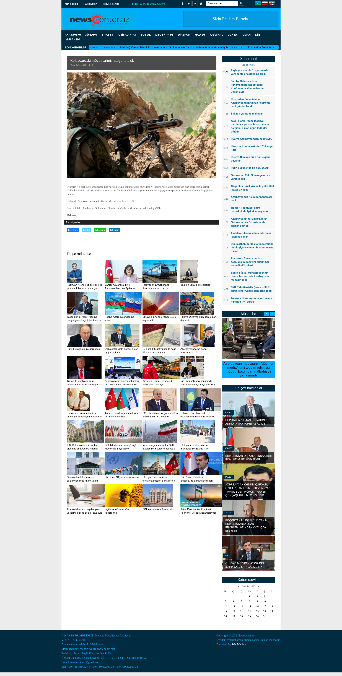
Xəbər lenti (248, 59)
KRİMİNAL (216, 34)
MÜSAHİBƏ (73, 39)
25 (271, 611)
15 (249, 606)
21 (241, 611)
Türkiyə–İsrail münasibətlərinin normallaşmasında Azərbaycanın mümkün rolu (122, 417)
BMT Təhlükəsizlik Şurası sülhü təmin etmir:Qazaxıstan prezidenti (160, 417)
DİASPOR (184, 34)
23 (257, 611)
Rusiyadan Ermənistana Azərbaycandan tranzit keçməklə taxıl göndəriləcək (266, 47)
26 (225, 616)
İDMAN (246, 34)
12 (225, 606)
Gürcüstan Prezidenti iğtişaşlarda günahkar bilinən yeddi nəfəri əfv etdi (196, 481)
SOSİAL (146, 34)
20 (233, 611)
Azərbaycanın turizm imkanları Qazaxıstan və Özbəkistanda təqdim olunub (122, 384)
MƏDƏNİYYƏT (164, 34)
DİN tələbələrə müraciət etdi (158, 509)
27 (233, 616)
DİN (257, 34)
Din (226, 556)
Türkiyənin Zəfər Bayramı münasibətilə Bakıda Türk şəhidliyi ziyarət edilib (194, 449)
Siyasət (228, 412)
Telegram (114, 230)
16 (257, 606)
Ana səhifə (71, 4)
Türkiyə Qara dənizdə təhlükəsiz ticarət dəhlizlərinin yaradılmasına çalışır (158, 481)
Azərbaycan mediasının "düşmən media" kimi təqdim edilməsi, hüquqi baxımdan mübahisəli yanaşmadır (248, 369)
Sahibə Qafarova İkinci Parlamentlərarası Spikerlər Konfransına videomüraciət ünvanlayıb (146, 47)
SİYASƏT (107, 34)
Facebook (73, 230)
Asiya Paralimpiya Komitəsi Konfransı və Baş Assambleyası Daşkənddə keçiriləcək (198, 513)
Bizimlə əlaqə (111, 4)
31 (264, 616)
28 (241, 616)
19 (225, 611)
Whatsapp (100, 230)
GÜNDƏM (91, 34)
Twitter (86, 230)
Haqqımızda (90, 4)
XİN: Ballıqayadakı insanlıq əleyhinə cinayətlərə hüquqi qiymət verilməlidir (82, 449)
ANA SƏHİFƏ (73, 34)
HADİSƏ (200, 34)
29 (249, 616)
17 (264, 606)
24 (264, 611)
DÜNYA (232, 34)
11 (271, 601)
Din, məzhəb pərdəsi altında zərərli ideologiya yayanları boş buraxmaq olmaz (197, 384)
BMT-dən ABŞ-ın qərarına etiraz (123, 477)
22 (249, 611)
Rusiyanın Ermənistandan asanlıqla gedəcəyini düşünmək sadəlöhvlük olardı (84, 417)
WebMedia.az (239, 644)
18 (271, 606)
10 (264, 601)
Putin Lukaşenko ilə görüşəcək (84, 348)
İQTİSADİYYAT (127, 34)
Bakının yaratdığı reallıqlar (195, 284)
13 (233, 606)
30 (257, 616)
